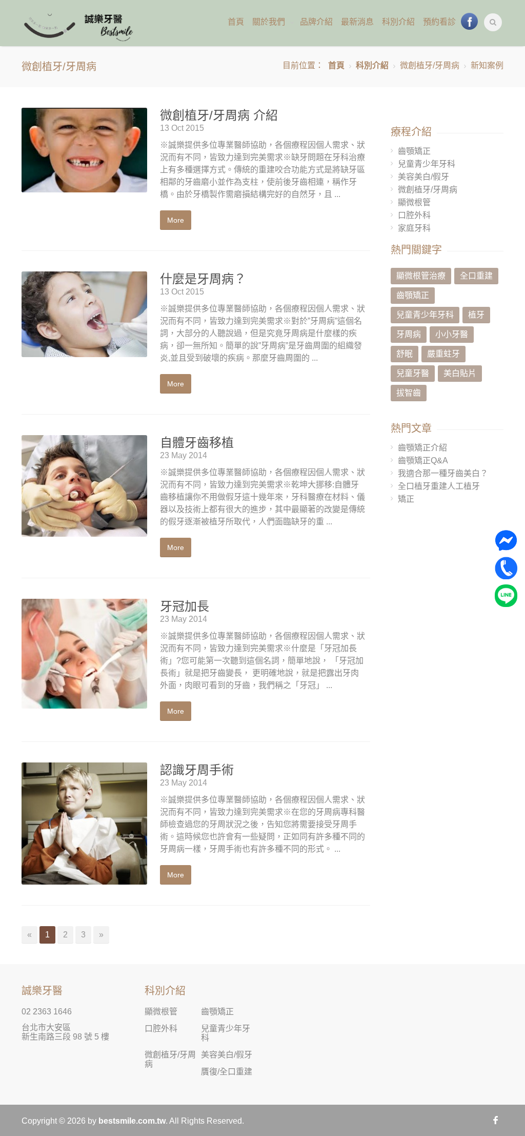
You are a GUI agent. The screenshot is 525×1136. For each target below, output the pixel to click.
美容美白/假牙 (423, 176)
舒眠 (404, 353)
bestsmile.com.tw (132, 1121)
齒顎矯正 (414, 151)
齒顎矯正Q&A (423, 460)
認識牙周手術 (197, 770)
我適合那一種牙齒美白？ (443, 473)
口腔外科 (414, 215)
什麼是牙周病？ (203, 279)
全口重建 (476, 275)
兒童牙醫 (412, 373)
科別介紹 (372, 65)
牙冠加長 (184, 606)
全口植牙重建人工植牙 (439, 486)
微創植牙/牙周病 (427, 189)
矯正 (406, 499)
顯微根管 (414, 202)
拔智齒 (408, 392)
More (175, 220)
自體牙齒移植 (197, 442)
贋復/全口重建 (226, 1071)
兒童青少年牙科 (426, 164)
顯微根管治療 (421, 275)
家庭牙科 (414, 228)
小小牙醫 (451, 334)
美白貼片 (459, 373)
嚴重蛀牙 (443, 353)
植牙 (476, 314)
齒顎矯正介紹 (422, 447)
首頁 (336, 65)
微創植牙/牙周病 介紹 (219, 115)
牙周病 (408, 334)
